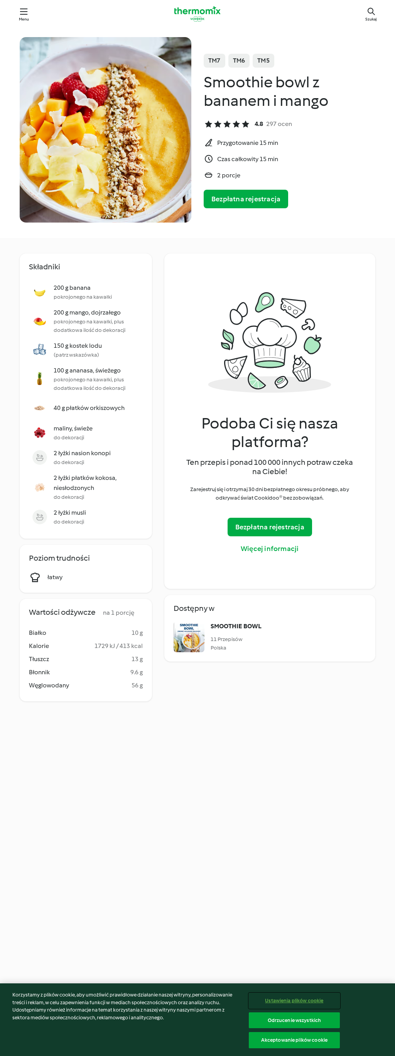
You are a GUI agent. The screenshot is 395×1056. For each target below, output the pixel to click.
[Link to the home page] (197, 14)
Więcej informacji (270, 548)
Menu (24, 19)
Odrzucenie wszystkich (294, 1020)
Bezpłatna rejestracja (245, 199)
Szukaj (371, 19)
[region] (197, 1019)
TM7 (214, 60)
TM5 (263, 60)
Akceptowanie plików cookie (294, 1040)
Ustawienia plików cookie (294, 1000)
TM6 (239, 60)
